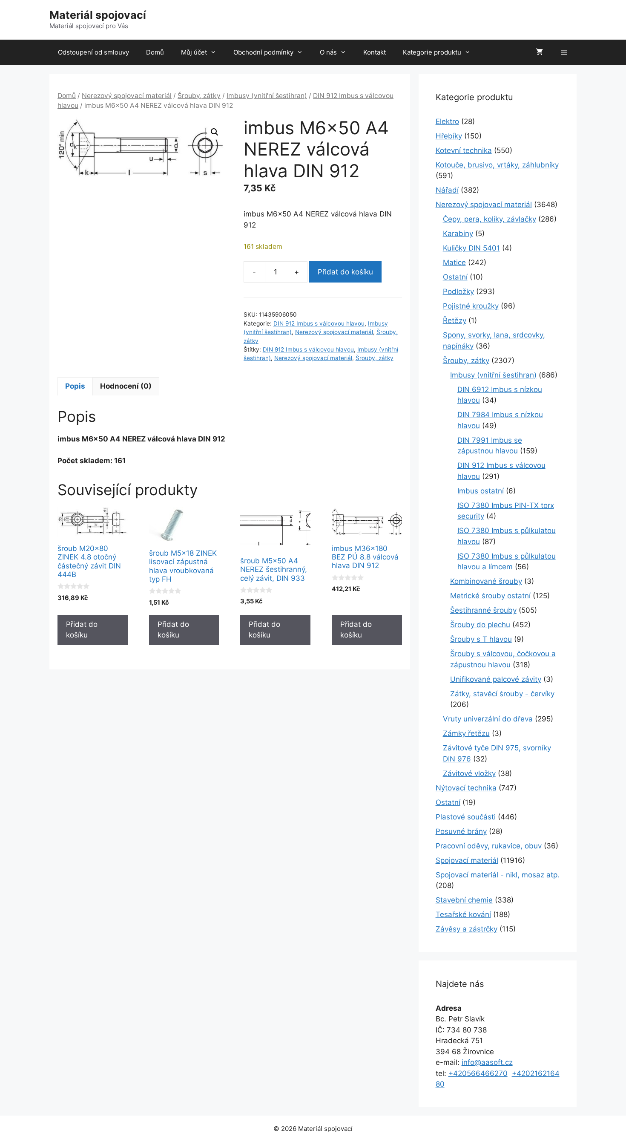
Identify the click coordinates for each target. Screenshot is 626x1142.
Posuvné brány (461, 831)
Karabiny (458, 233)
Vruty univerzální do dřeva (488, 719)
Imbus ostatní (480, 491)
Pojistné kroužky (471, 306)
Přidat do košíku (345, 272)
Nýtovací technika (466, 788)
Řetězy (454, 320)
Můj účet (194, 52)
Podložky (458, 291)
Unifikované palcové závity (495, 679)
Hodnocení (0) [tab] (126, 386)
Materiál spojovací (97, 15)
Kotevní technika (464, 150)
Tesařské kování (463, 914)
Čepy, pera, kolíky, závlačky (489, 219)
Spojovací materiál (467, 860)
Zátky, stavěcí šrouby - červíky (502, 693)
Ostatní (455, 277)
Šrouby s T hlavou (481, 639)
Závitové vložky (469, 773)
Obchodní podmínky (263, 52)
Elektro (447, 121)
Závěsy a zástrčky (466, 929)
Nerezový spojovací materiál (127, 96)
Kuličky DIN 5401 (471, 248)
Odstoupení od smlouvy (93, 52)
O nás (328, 52)
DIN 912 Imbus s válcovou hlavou (319, 323)
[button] (214, 132)
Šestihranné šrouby (483, 610)
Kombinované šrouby (486, 581)
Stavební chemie (464, 900)
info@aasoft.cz (487, 1062)
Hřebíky (449, 136)
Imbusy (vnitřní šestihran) (267, 96)
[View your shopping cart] (539, 52)
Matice (454, 262)
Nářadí (447, 190)
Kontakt (374, 52)
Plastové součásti (466, 817)
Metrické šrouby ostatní (490, 595)
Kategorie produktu (432, 52)
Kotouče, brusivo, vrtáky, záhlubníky (497, 165)
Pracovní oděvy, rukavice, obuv (489, 846)
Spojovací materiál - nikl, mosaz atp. (498, 875)
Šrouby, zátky (199, 96)
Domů (155, 52)
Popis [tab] (75, 386)
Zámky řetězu (466, 733)
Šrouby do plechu (480, 624)
